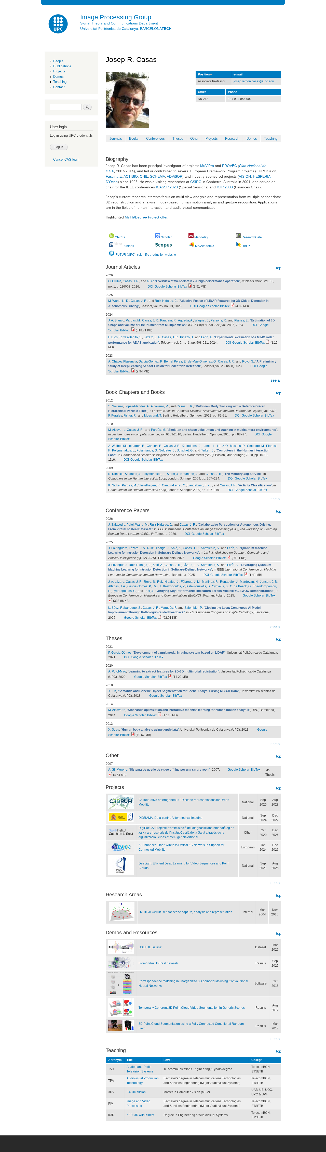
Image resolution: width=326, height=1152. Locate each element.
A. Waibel (114, 446)
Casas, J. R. (131, 281)
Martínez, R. (210, 582)
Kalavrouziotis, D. (198, 586)
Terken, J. (207, 450)
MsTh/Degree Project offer (146, 217)
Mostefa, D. (238, 446)
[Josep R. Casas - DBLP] (238, 246)
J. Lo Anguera (117, 548)
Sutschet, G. (185, 450)
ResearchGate (252, 237)
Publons (128, 246)
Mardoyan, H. (249, 582)
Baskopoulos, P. (174, 586)
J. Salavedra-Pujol (121, 524)
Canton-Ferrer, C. (174, 485)
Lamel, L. (209, 446)
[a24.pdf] (133, 330)
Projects (59, 71)
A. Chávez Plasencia (122, 361)
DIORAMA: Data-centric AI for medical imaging (170, 818)
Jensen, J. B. (269, 582)
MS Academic (204, 246)
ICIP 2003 (225, 187)
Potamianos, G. (147, 450)
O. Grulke (114, 281)
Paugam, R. (168, 320)
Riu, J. (157, 586)
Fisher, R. (130, 415)
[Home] (58, 24)
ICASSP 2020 (167, 187)
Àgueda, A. (185, 320)
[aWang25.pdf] (232, 306)
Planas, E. (241, 320)
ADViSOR (174, 176)
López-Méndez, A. (137, 406)
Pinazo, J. (187, 337)
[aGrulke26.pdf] (190, 286)
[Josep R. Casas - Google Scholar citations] (158, 237)
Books (134, 138)
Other (194, 138)
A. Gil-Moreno (117, 769)
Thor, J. (149, 591)
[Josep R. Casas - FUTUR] (111, 254)
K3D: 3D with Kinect (140, 1115)
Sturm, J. (173, 474)
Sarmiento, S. (210, 548)
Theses (177, 138)
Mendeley (201, 237)
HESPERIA (261, 176)
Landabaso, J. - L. (199, 485)
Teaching (59, 82)
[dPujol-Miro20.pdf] (170, 677)
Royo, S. (248, 361)
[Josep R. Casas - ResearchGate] (238, 237)
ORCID (120, 237)
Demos (58, 77)
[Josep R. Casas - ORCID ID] (111, 237)
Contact (59, 87)
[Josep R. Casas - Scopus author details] (163, 245)
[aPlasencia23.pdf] (133, 371)
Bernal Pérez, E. (175, 361)
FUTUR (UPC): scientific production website (145, 254)
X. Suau (113, 729)
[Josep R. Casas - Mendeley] (191, 237)
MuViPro (207, 166)
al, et (150, 281)
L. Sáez (113, 608)
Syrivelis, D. (220, 586)
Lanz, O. (222, 446)
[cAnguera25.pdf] (229, 558)
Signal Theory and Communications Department (119, 23)
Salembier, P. (193, 608)
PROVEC (229, 166)
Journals (116, 138)
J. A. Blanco (116, 320)
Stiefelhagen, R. (134, 446)
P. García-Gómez (119, 652)
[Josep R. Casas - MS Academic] (191, 246)
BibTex (182, 286)
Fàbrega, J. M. (190, 582)
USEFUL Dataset (150, 947)
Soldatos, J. (167, 450)
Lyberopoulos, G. (124, 591)
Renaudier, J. (229, 582)
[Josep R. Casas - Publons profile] (115, 246)
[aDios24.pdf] (268, 342)
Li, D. (125, 301)
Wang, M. (141, 524)
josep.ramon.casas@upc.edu (254, 81)
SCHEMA (157, 176)
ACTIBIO (131, 176)
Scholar (166, 237)
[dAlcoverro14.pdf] (160, 715)
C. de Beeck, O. (240, 586)
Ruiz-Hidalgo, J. (166, 301)
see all (275, 380)
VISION (245, 176)
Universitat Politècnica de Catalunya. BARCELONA (125, 29)
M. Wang (114, 301)
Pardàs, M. (133, 320)
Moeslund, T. (153, 415)
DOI (150, 286)
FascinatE (114, 176)
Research (232, 138)
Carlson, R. (154, 446)
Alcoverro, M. (160, 406)
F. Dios (113, 337)
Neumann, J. (189, 474)
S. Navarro (115, 406)
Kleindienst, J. (191, 446)
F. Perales (115, 415)
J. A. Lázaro (116, 582)
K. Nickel (114, 485)
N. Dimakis (115, 474)
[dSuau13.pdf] (133, 735)
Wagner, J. (202, 320)
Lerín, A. (206, 337)
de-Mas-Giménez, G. (202, 361)
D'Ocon (112, 182)
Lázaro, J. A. (152, 337)
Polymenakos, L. (123, 450)
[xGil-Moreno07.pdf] (110, 775)
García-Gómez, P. (150, 361)
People (58, 61)
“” (197, 281)
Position (204, 74)
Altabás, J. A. (117, 586)
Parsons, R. (219, 320)
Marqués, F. (169, 608)
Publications (62, 66)
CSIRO (195, 182)
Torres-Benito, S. (130, 337)
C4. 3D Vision (136, 1092)
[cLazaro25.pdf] (110, 601)
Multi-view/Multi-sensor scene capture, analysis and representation (186, 912)
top (278, 268)
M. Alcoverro (116, 430)
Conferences (155, 138)
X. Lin (112, 691)
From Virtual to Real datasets (159, 963)
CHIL (144, 176)
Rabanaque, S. (130, 608)
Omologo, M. (256, 446)
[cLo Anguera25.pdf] (246, 575)
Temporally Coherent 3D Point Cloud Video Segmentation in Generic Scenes (192, 1007)
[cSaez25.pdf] (160, 617)
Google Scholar (165, 286)
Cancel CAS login (66, 159)
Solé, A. (176, 548)
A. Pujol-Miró (117, 671)
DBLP (246, 246)
